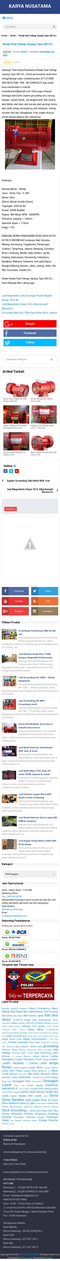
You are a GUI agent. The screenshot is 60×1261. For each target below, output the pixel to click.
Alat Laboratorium (33, 1011)
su (28, 1111)
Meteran (13, 1074)
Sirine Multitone (10, 1103)
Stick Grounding (14, 1110)
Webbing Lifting (8, 1124)
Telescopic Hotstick (21, 1113)
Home (4, 36)
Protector (26, 1089)
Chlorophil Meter (9, 1030)
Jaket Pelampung (42, 1053)
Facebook (30, 333)
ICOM (30, 1053)
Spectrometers (15, 1107)
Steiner (55, 1107)
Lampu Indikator (50, 1059)
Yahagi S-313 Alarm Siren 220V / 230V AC (42, 426)
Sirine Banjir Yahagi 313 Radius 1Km (14, 453)
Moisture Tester (10, 1077)
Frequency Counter (49, 1042)
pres (20, 1089)
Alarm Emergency (39, 1008)
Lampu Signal (20, 1067)
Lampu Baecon (23, 1056)
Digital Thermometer (34, 1039)
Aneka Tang (30, 1020)
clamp (22, 1029)
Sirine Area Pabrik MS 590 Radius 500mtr (15, 400)
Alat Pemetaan (51, 1011)
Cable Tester (14, 1026)
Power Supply (34, 1085)
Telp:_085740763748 (11, 896)
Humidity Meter (19, 1053)
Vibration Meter (30, 1120)
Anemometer (44, 1020)
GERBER (33, 1046)
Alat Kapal (16, 1011)
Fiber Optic (34, 1042)
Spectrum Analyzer (33, 1107)
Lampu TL (42, 1071)
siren (45, 1096)
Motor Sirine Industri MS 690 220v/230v (43, 453)
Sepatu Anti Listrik (29, 1095)
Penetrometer (37, 1081)
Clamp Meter (35, 1029)
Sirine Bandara (13, 1100)
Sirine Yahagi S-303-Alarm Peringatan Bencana (15, 426)
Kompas (6, 1056)
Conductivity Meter (10, 1033)
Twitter (30, 342)
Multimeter (25, 1077)
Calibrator (26, 1026)
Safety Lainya (28, 1091)
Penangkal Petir (21, 1081)
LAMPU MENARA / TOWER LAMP (24, 1063)
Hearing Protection (27, 1050)
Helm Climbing (45, 1050)
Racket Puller (37, 1088)
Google (30, 323)
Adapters (24, 1008)
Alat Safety (7, 1015)
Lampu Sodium (51, 1068)
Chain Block (52, 1026)
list (49, 1071)
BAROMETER (31, 1023)
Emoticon (10, 509)
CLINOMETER (52, 1029)
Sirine (13, 36)
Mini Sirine (34, 1073)
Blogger (49, 1257)
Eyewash (23, 1042)
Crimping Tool (25, 1033)
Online (8, 466)
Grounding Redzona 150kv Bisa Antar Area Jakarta (29, 312)
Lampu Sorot (30, 1071)
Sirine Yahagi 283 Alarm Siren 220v (42, 400)
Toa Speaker (16, 1120)
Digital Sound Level (50, 1036)
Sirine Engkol (32, 1100)
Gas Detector (21, 1046)
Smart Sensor (41, 1103)
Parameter (6, 1081)
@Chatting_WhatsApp (12, 909)
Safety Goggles (13, 1092)
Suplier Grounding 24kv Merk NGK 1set (28, 480)
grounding (50, 1046)
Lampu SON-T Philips (12, 1071)
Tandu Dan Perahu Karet (41, 1110)
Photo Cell (19, 1085)
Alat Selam (18, 1016)
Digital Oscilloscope (16, 1036)
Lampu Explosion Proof (28, 1059)
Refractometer (51, 1088)
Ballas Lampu (18, 1023)
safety (4, 1092)
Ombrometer (38, 1077)
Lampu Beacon (40, 1056)
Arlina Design (26, 1257)
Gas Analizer (8, 1046)
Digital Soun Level (34, 1036)
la (13, 1056)
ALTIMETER (17, 1020)
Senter (13, 1096)
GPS (40, 1046)
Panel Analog (51, 1077)
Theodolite (19, 1117)
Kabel (55, 1053)
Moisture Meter (49, 1073)
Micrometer (22, 1074)
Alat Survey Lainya (33, 1015)
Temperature (40, 1114)
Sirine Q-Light (27, 1103)
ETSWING (12, 1042)
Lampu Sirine (35, 1067)
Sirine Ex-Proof (49, 1100)
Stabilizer (46, 1107)
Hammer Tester (9, 1049)
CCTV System (38, 1026)
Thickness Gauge (35, 1117)
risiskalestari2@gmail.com (14, 916)
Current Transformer (41, 1033)
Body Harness (45, 1023)
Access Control (10, 1008)
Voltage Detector (48, 1120)
